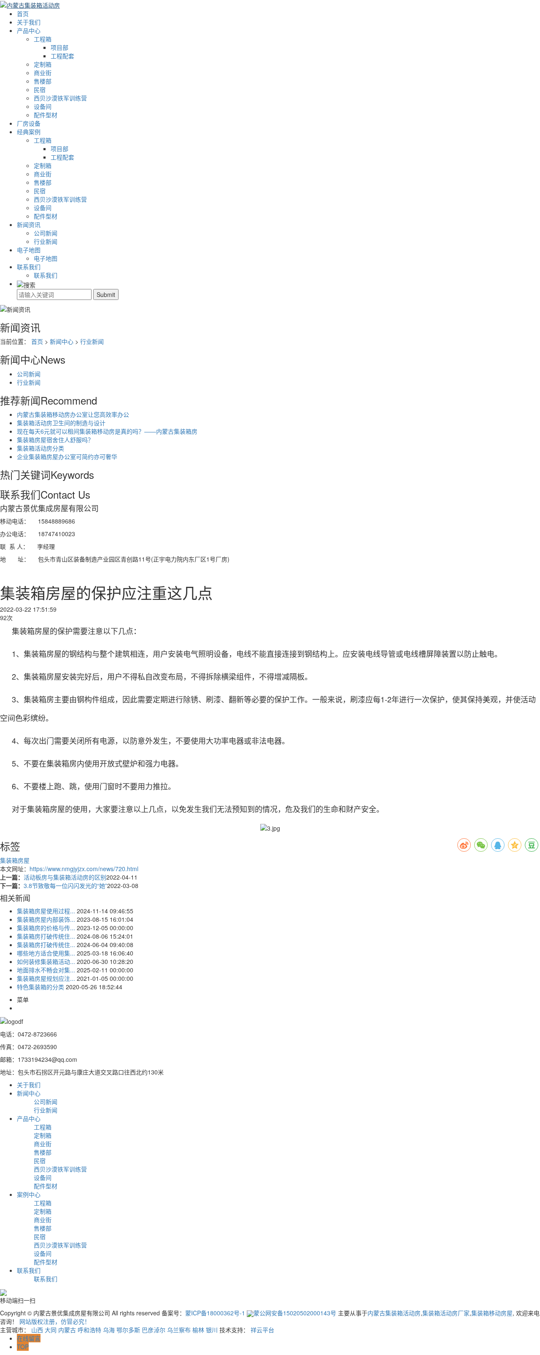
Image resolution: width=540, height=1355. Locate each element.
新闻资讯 (28, 224)
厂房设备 (28, 123)
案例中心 (28, 1194)
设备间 (42, 106)
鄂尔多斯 (128, 1329)
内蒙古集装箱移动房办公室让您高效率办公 (73, 414)
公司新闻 (45, 233)
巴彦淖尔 (153, 1329)
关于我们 (28, 22)
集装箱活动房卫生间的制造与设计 (61, 422)
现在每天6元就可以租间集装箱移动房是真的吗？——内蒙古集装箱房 (107, 431)
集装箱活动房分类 (40, 448)
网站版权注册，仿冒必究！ (54, 1321)
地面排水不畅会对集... (46, 970)
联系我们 (28, 266)
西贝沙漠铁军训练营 (60, 98)
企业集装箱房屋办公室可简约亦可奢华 (67, 456)
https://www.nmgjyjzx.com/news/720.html (84, 868)
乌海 (109, 1329)
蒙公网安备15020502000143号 (296, 1313)
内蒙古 (67, 1329)
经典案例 (28, 131)
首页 (23, 13)
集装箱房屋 (15, 860)
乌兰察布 (179, 1329)
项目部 (59, 47)
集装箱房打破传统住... (46, 936)
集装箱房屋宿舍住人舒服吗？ (55, 439)
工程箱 (42, 39)
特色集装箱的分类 (40, 987)
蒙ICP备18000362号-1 (215, 1313)
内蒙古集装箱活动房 (394, 1313)
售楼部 (42, 81)
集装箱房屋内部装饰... (46, 919)
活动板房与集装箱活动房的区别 (65, 877)
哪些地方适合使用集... (46, 953)
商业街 (42, 72)
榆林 (198, 1329)
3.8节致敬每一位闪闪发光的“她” (65, 885)
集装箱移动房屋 (492, 1313)
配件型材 (45, 115)
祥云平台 (262, 1329)
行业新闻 (45, 241)
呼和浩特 (89, 1329)
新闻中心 (61, 341)
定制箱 (42, 64)
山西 (37, 1329)
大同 (51, 1329)
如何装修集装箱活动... (46, 961)
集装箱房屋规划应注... (46, 978)
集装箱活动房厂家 (446, 1313)
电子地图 (28, 250)
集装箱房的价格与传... (46, 927)
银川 (212, 1329)
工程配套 (62, 55)
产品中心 (28, 30)
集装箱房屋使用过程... (46, 911)
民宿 (40, 89)
